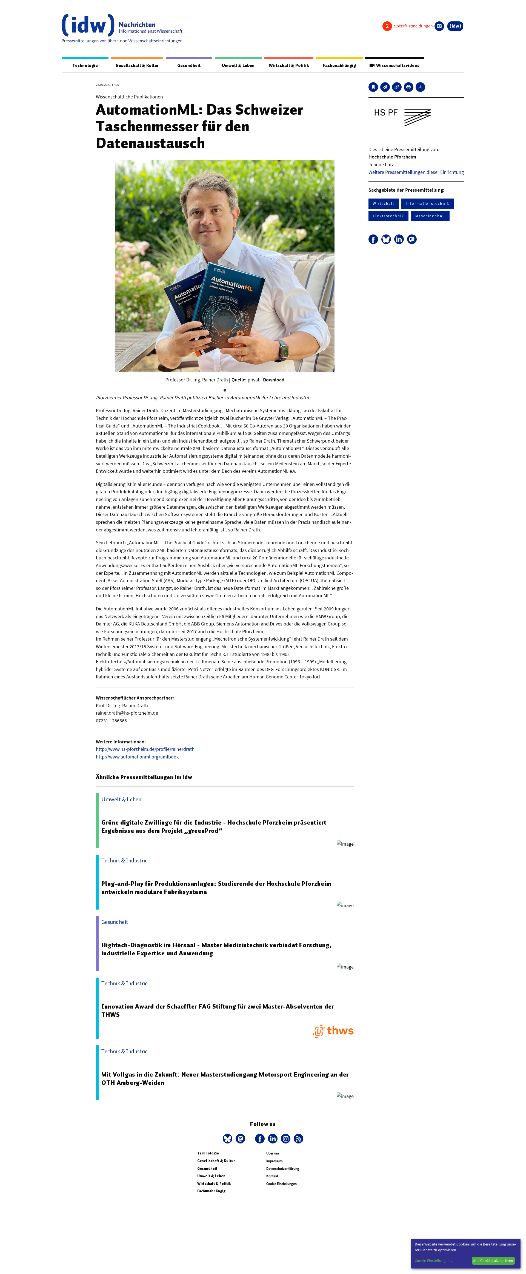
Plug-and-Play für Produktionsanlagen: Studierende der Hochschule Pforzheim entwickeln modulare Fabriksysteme (216, 887)
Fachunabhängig (339, 65)
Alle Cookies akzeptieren (493, 1260)
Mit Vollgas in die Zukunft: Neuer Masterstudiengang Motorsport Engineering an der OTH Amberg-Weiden (225, 1078)
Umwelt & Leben (238, 65)
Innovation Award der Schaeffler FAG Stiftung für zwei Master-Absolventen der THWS (217, 1010)
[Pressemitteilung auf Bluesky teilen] (386, 239)
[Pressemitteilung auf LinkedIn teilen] (399, 239)
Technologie (85, 65)
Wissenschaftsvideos (397, 65)
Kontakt (272, 1176)
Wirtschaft (384, 203)
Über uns (272, 1153)
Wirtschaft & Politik (289, 65)
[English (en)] (439, 26)
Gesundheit (189, 65)
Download (273, 379)
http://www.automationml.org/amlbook (137, 757)
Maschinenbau (430, 215)
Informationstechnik (427, 203)
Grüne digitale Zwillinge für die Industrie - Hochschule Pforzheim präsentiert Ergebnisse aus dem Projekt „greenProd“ (214, 826)
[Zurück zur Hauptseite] (455, 26)
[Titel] (373, 87)
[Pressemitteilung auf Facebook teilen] (373, 239)
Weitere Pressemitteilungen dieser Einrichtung (416, 172)
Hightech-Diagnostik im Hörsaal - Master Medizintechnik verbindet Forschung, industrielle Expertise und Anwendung (216, 949)
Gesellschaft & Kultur (137, 65)
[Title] (397, 87)
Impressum (274, 1161)
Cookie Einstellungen (281, 1183)
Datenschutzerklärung (282, 1168)
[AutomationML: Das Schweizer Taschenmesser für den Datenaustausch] (385, 87)
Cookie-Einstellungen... (433, 1260)
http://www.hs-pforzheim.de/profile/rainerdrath (145, 749)
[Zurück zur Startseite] (122, 28)
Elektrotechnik (388, 215)
